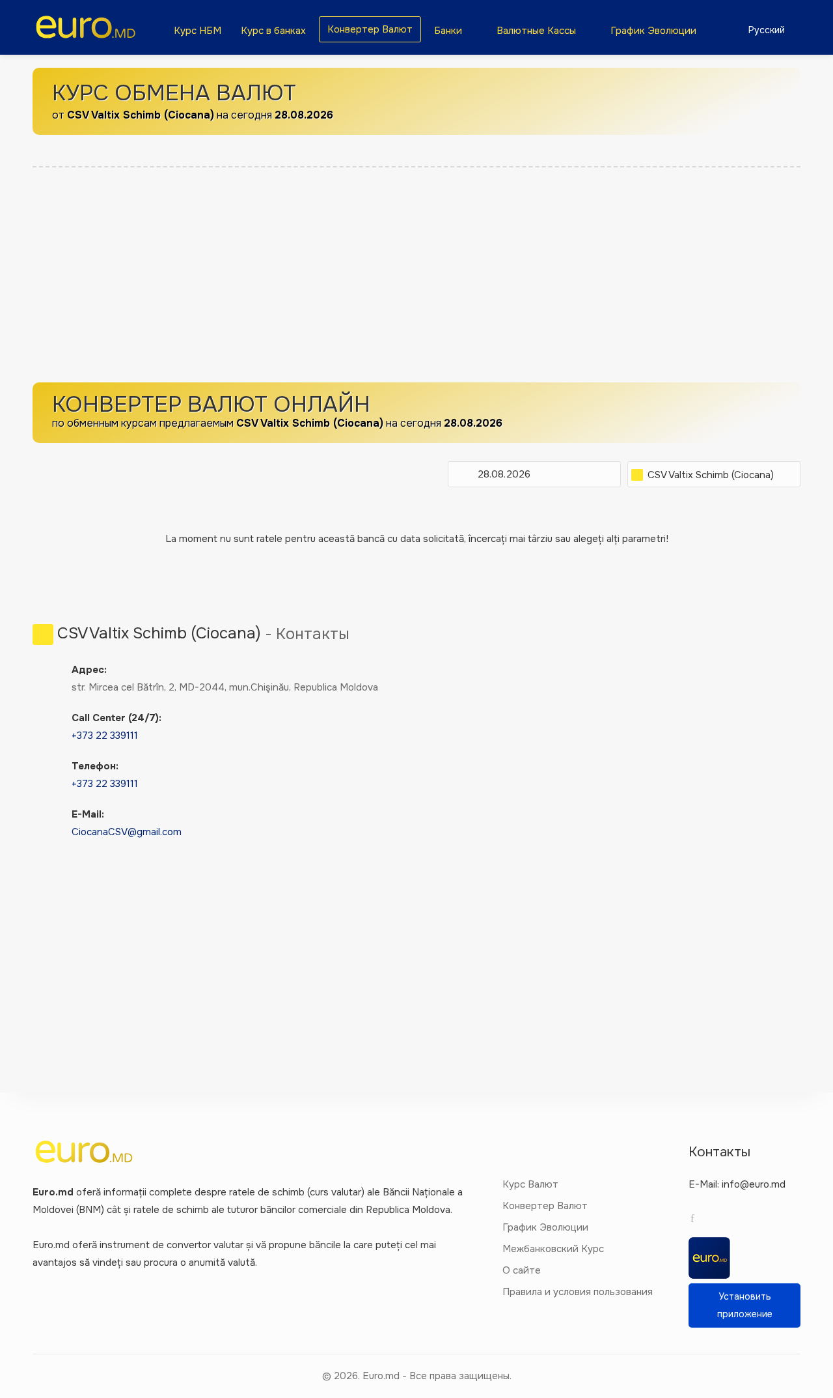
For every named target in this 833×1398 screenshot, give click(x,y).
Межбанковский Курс (553, 1248)
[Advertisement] (416, 278)
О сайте (521, 1270)
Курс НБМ (197, 30)
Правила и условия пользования (577, 1291)
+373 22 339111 (105, 735)
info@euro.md (753, 1184)
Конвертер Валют (370, 29)
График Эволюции (653, 30)
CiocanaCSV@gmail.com (127, 831)
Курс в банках (273, 30)
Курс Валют (530, 1184)
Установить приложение (744, 1305)
